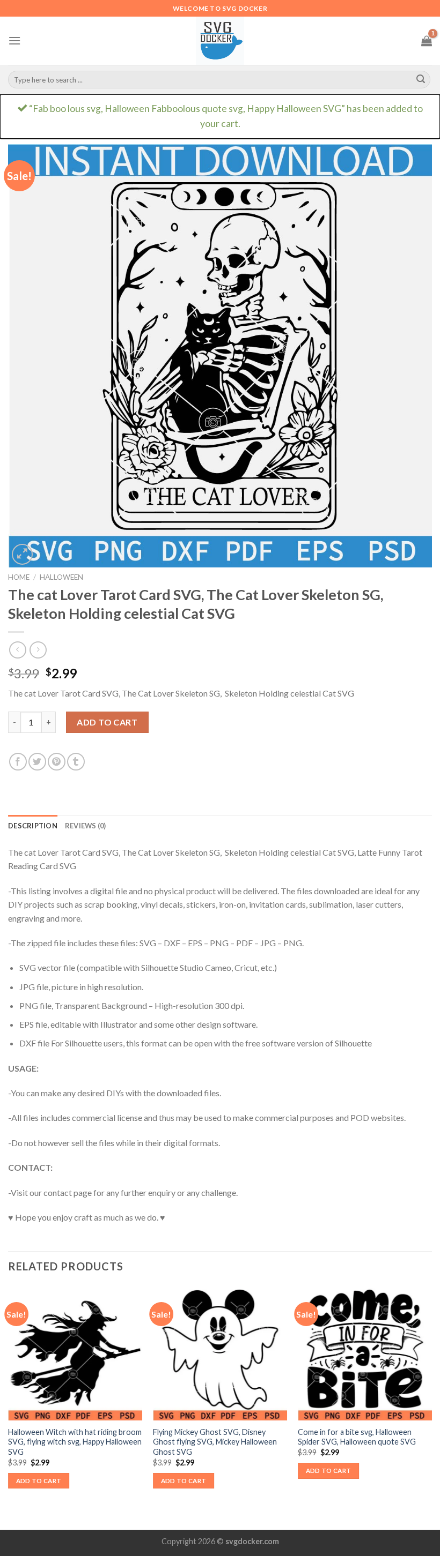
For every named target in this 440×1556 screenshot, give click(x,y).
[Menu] (14, 40)
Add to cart (107, 722)
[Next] (431, 1407)
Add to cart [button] (39, 1480)
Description (32, 825)
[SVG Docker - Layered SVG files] (220, 41)
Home (19, 577)
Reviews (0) (85, 825)
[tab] (32, 825)
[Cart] (426, 41)
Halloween (61, 577)
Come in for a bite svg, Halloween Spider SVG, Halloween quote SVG (357, 1437)
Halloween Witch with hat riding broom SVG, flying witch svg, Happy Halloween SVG (75, 1441)
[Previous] (9, 1407)
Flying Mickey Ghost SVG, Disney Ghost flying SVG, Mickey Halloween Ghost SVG (215, 1441)
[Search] (421, 80)
